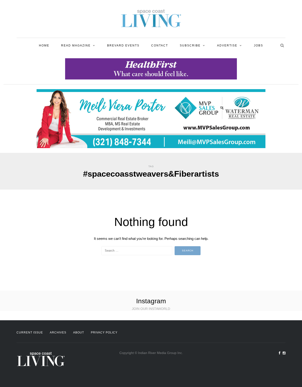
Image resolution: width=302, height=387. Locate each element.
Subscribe (190, 45)
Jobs (258, 45)
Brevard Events (123, 45)
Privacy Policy (104, 332)
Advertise (227, 45)
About (78, 332)
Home (44, 45)
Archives (58, 332)
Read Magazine (76, 45)
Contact (159, 45)
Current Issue (30, 332)
